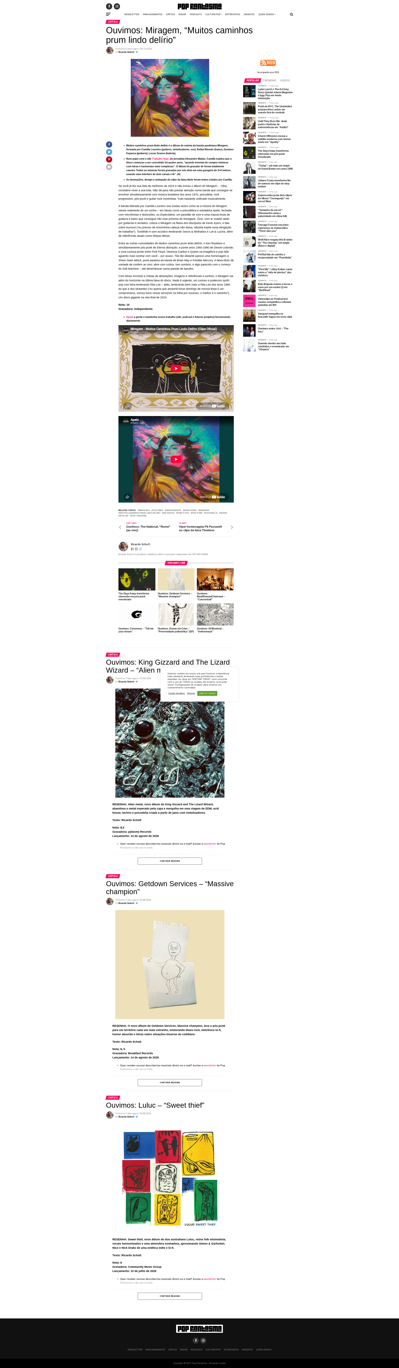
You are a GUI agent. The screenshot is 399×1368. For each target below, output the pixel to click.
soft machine (139, 516)
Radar (182, 14)
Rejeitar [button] (191, 693)
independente (173, 510)
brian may (144, 510)
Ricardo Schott (126, 52)
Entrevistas (232, 14)
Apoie (130, 317)
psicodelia (211, 513)
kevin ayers (190, 510)
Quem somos (266, 14)
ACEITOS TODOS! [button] (207, 693)
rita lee (124, 516)
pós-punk (197, 513)
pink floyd (183, 513)
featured (158, 510)
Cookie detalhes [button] (176, 693)
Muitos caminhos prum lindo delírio (140, 513)
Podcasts (196, 14)
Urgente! (249, 14)
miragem (204, 510)
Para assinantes (152, 14)
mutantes (169, 513)
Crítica (170, 14)
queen (223, 513)
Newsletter (131, 14)
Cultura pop (213, 14)
